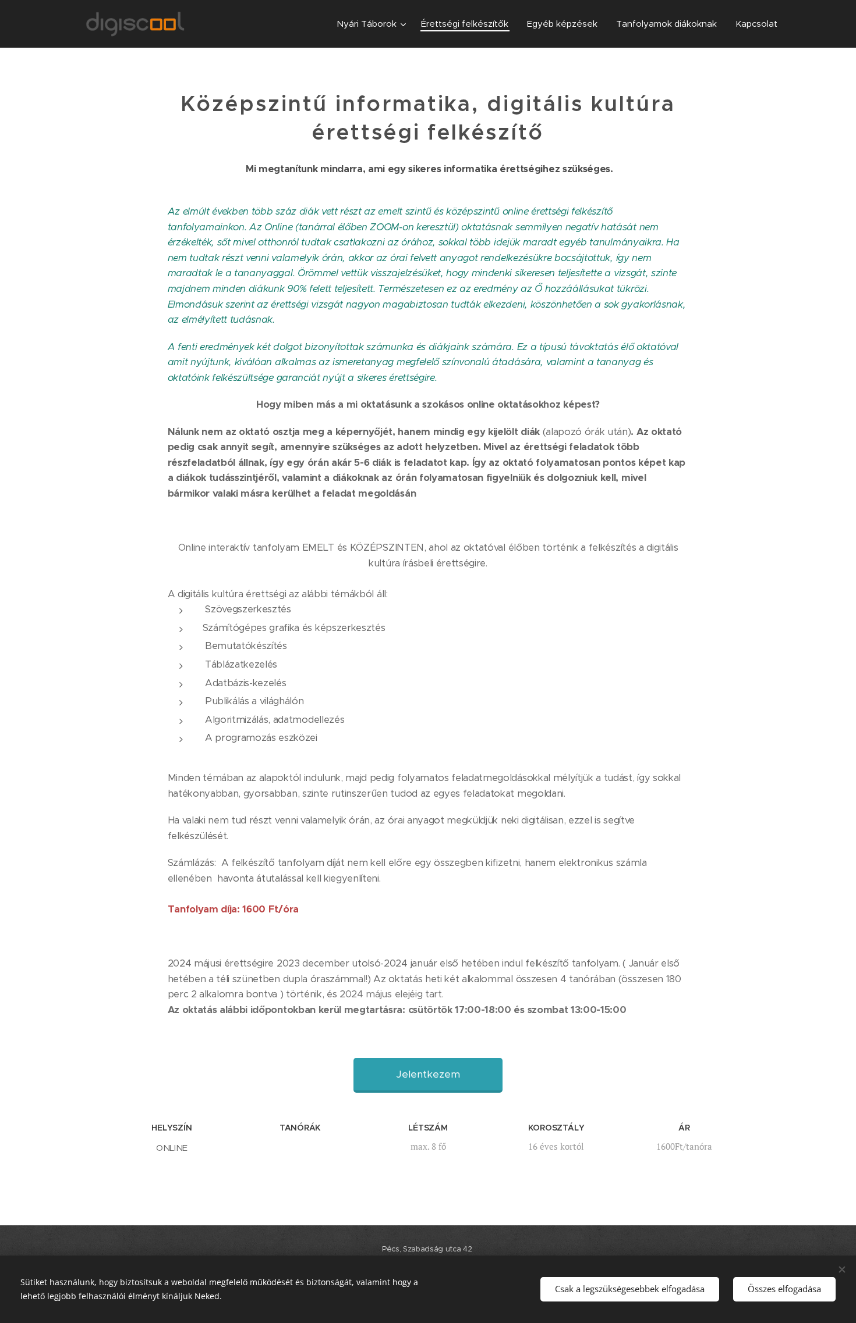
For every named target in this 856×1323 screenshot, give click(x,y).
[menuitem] (373, 23)
